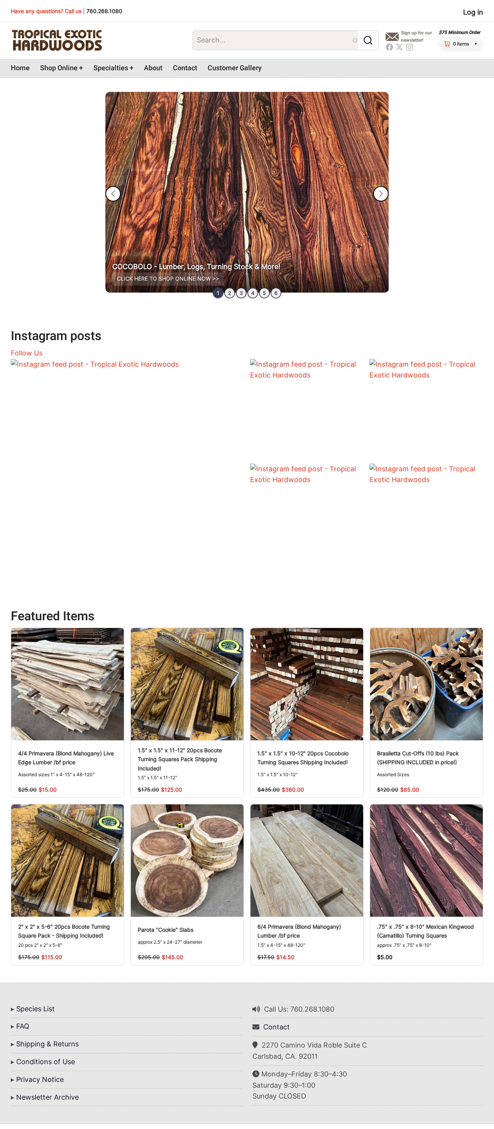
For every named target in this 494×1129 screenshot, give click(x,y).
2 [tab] (229, 293)
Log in (473, 12)
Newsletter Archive (47, 1097)
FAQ (22, 1026)
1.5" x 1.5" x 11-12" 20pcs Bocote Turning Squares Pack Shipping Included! (180, 759)
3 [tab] (241, 293)
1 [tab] (218, 293)
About (153, 68)
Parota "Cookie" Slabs (165, 929)
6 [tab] (276, 293)
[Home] (57, 40)
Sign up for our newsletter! (416, 36)
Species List (35, 1009)
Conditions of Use (45, 1062)
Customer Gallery (235, 68)
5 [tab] (264, 293)
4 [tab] (252, 293)
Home (20, 68)
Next (381, 193)
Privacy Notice (40, 1079)
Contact (185, 68)
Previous (113, 193)
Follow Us (26, 353)
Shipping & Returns (47, 1044)
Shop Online (59, 68)
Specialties (110, 68)
